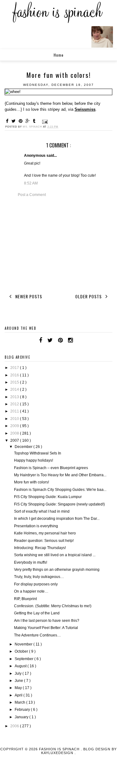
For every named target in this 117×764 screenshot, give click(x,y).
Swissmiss (85, 109)
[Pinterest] (60, 340)
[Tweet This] (14, 121)
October (22, 651)
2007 (15, 440)
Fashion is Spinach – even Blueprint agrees (51, 468)
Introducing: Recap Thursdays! (40, 548)
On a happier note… (31, 591)
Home (59, 55)
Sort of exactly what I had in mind (42, 511)
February (23, 709)
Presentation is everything (36, 526)
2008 (15, 433)
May (19, 688)
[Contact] (78, 340)
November (24, 644)
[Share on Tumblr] (35, 121)
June (19, 680)
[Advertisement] (58, 244)
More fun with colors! (31, 482)
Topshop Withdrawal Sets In (37, 453)
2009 (15, 426)
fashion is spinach (60, 749)
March (20, 702)
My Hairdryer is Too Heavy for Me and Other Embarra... (60, 475)
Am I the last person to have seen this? (46, 620)
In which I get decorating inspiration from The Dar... (57, 518)
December (24, 447)
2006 (15, 726)
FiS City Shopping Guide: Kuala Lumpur (48, 497)
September (24, 659)
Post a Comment (32, 195)
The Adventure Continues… (37, 635)
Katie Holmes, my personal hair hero (45, 533)
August (21, 666)
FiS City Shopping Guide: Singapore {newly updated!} (59, 504)
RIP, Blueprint (25, 599)
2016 (15, 375)
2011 (15, 411)
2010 (15, 419)
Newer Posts (28, 296)
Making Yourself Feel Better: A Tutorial (46, 628)
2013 (15, 397)
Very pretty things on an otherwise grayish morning (57, 569)
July (18, 673)
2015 (15, 382)
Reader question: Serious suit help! (44, 540)
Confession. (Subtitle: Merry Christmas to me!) (52, 606)
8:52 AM (31, 183)
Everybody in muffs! (30, 562)
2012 (15, 404)
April (19, 695)
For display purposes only (36, 584)
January (22, 717)
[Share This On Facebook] (8, 121)
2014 (15, 389)
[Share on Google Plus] (28, 121)
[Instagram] (70, 340)
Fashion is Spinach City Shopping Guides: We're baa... (60, 489)
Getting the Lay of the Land (37, 613)
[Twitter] (50, 340)
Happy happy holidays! (33, 460)
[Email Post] (44, 121)
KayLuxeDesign (58, 753)
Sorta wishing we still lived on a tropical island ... (54, 555)
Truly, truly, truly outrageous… (39, 577)
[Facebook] (40, 340)
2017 (15, 368)
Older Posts (89, 296)
